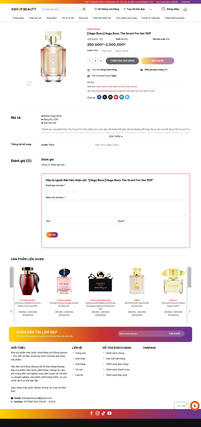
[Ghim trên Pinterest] (116, 97)
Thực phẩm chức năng (126, 18)
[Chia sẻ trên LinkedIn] (121, 97)
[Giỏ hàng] (185, 9)
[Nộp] (84, 9)
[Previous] (11, 317)
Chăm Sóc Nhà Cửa (102, 18)
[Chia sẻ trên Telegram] (127, 97)
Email (121, 221)
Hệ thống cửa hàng (108, 9)
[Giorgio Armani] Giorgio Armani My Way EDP (64, 304)
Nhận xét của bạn (55, 197)
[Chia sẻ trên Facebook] (99, 97)
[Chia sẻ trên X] (105, 97)
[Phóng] (29, 83)
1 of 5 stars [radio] (47, 191)
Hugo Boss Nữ (124, 91)
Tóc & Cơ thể (68, 18)
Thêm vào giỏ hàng (122, 60)
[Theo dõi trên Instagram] (98, 413)
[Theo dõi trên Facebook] (92, 413)
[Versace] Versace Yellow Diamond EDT (173, 304)
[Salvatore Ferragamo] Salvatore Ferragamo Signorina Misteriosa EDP (101, 306)
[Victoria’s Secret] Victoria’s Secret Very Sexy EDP (28, 304)
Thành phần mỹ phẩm (175, 18)
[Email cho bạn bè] (110, 97)
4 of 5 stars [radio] (67, 191)
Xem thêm (114, 136)
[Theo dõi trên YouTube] (109, 413)
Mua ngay (158, 60)
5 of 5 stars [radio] (74, 191)
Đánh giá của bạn (55, 185)
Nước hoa (83, 18)
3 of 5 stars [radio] (60, 191)
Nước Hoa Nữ (131, 86)
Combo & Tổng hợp (151, 18)
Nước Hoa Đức (119, 86)
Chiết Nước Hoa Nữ (104, 86)
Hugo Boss (112, 91)
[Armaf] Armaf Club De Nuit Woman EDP (137, 304)
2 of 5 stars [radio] (54, 191)
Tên (48, 221)
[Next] (189, 317)
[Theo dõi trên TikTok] (103, 413)
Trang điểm (51, 18)
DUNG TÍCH (92, 51)
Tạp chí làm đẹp (136, 9)
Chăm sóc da (35, 18)
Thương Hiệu (18, 18)
